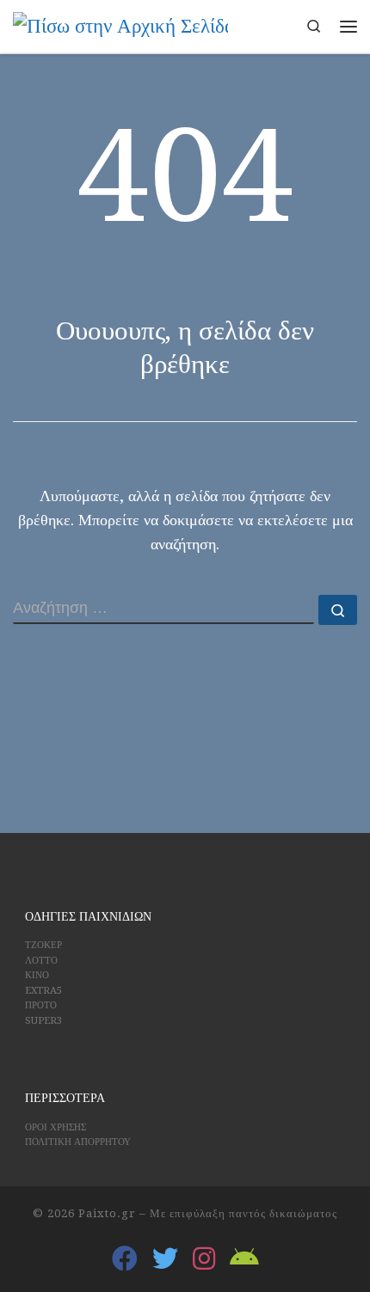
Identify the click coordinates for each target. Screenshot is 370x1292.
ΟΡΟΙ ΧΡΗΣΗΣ (55, 1127)
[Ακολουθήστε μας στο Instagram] (204, 1258)
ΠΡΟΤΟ (41, 1005)
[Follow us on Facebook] (125, 1258)
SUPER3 (43, 1020)
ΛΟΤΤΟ (41, 960)
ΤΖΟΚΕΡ (43, 945)
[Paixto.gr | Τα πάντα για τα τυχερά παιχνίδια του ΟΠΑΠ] (120, 25)
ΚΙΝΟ (37, 975)
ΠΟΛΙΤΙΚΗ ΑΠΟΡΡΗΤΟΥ (78, 1142)
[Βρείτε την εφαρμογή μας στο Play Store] (244, 1258)
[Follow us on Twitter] (165, 1258)
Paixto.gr (107, 1213)
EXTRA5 (43, 990)
